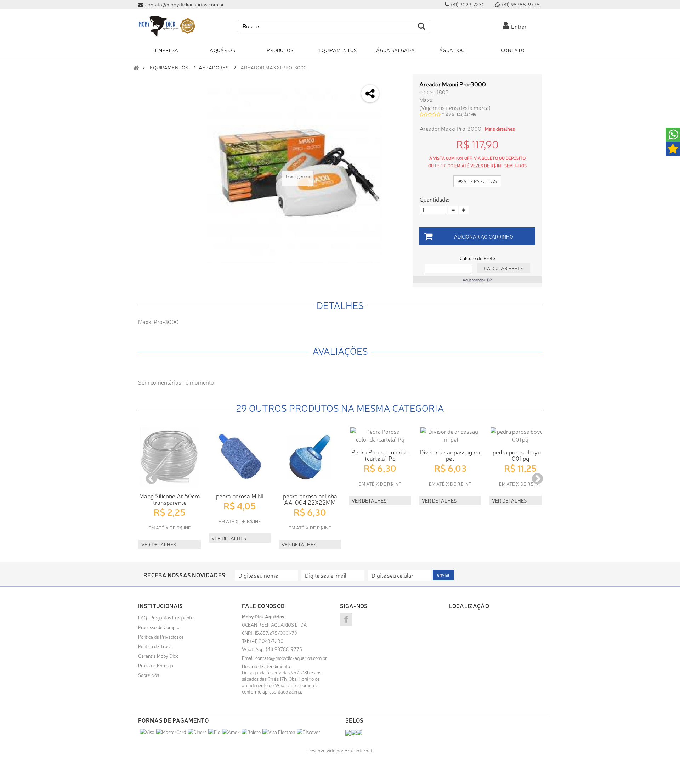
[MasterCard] (171, 732)
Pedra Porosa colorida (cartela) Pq (380, 455)
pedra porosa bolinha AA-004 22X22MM (310, 499)
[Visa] (147, 732)
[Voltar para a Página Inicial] (136, 67)
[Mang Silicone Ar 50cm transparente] (169, 457)
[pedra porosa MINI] (239, 457)
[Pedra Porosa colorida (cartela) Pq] (380, 435)
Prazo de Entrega (155, 665)
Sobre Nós (148, 675)
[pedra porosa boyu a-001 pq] (520, 435)
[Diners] (197, 732)
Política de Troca (155, 646)
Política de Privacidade (161, 636)
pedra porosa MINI (240, 496)
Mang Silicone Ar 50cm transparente (169, 499)
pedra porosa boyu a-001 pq (520, 455)
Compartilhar (395, 101)
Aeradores (214, 67)
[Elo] (214, 732)
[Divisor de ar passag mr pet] (450, 435)
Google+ (395, 120)
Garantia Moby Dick (158, 655)
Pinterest (395, 139)
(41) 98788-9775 (520, 4)
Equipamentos (169, 67)
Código (427, 92)
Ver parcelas (480, 181)
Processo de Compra (159, 627)
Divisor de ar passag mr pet (450, 455)
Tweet (395, 82)
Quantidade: (434, 199)
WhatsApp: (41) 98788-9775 (272, 649)
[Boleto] (251, 732)
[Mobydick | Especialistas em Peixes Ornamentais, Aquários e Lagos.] (166, 26)
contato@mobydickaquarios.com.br (291, 658)
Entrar (518, 26)
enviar (443, 575)
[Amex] (231, 732)
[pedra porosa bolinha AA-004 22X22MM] (309, 457)
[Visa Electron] (278, 732)
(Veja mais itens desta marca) (455, 107)
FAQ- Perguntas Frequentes (167, 617)
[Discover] (308, 732)
